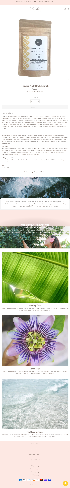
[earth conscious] (35, 404)
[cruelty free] (35, 277)
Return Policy (35, 460)
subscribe (35, 443)
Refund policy (35, 472)
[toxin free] (35, 340)
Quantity (35, 97)
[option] (35, 1)
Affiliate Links (35, 475)
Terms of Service (35, 454)
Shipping (29, 91)
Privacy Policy (35, 466)
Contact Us (35, 449)
